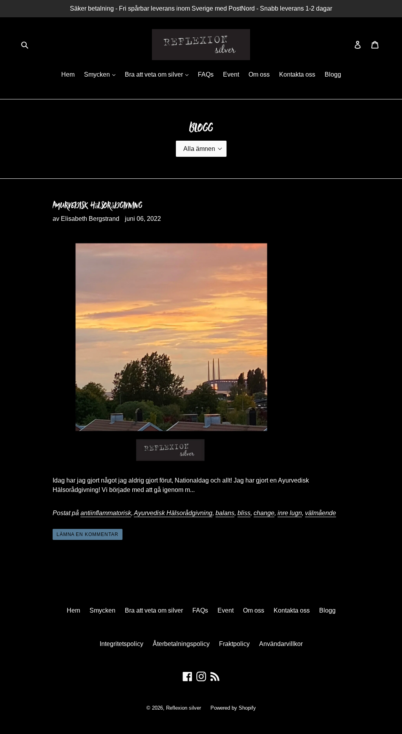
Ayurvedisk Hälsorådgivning (98, 205)
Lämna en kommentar (88, 534)
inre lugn (290, 513)
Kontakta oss (297, 74)
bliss (244, 513)
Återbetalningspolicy (181, 643)
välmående (320, 513)
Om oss (259, 74)
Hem (68, 74)
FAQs (206, 74)
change (264, 513)
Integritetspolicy (121, 643)
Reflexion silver (183, 708)
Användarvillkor (281, 643)
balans (225, 513)
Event (231, 74)
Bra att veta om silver (155, 74)
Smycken (97, 74)
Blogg (333, 74)
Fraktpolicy (234, 643)
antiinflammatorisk (105, 513)
